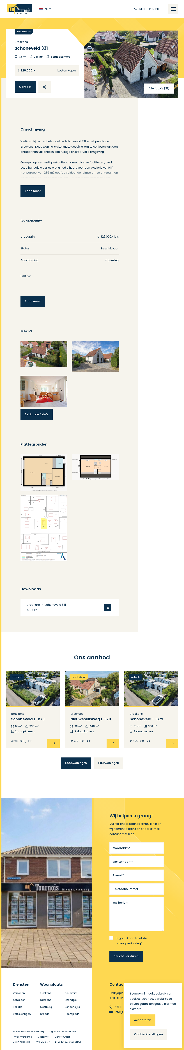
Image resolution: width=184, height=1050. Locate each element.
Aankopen (19, 1000)
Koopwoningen (76, 763)
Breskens (45, 993)
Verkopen (19, 993)
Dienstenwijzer (62, 1036)
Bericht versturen (126, 956)
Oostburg (46, 1007)
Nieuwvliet (71, 993)
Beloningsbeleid (22, 1041)
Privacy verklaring (22, 1036)
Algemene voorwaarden (62, 1031)
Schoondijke (72, 1007)
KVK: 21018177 (43, 1041)
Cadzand (45, 1000)
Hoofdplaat (72, 1014)
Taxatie (17, 1007)
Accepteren (142, 1020)
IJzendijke (71, 1000)
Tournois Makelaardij (32, 1031)
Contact (25, 87)
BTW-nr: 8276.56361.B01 (68, 1041)
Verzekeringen (22, 1014)
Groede (44, 1014)
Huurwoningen (108, 763)
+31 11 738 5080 (125, 1007)
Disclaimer (43, 1036)
